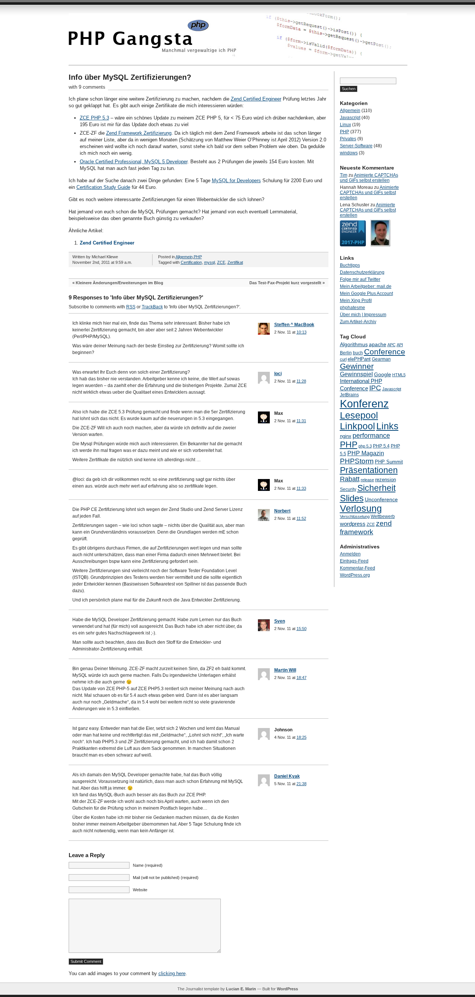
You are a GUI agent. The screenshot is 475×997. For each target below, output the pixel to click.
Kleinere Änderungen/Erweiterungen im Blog (119, 283)
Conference (384, 351)
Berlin (346, 352)
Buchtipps (350, 265)
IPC (375, 388)
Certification (191, 262)
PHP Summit (389, 462)
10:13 (302, 332)
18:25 (302, 737)
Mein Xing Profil (356, 300)
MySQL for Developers (236, 180)
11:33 (301, 488)
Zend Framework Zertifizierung (138, 133)
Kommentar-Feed (357, 568)
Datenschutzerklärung (362, 272)
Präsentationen (369, 470)
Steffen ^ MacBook (294, 324)
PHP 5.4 (381, 446)
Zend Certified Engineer (256, 99)
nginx (345, 436)
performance (371, 435)
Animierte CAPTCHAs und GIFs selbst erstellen (369, 178)
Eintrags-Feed (354, 561)
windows (349, 152)
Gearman (381, 359)
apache (377, 344)
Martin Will (285, 670)
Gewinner (357, 366)
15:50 (302, 628)
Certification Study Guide (103, 187)
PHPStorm (357, 461)
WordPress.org (355, 575)
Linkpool (357, 426)
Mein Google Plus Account (366, 293)
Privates (348, 138)
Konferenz (364, 403)
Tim (343, 175)
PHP (198, 257)
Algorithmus (354, 344)
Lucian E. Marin (241, 989)
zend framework (366, 527)
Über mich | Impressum (363, 314)
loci (278, 373)
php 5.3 (365, 446)
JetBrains (349, 394)
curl (343, 359)
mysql (209, 262)
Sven (279, 621)
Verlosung (361, 509)
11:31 (301, 421)
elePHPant (359, 359)
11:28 (301, 381)
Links (387, 426)
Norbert (282, 511)
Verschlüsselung (355, 516)
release (367, 480)
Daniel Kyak (287, 776)
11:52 (301, 518)
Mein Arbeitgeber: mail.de (366, 286)
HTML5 (399, 375)
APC (391, 344)
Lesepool (359, 415)
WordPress (287, 989)
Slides (352, 498)
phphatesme (352, 307)
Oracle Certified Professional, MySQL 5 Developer (133, 161)
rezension (385, 479)
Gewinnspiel (356, 374)
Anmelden (350, 554)
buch (358, 352)
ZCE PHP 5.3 (94, 118)
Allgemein (184, 257)
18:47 (302, 677)
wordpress (353, 524)
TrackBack (152, 306)
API (400, 344)
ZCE (221, 262)
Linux (345, 124)
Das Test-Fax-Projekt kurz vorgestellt (285, 283)
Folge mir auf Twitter (360, 279)
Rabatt (350, 479)
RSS (130, 306)
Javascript (350, 117)
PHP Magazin (365, 453)
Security (348, 489)
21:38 (302, 783)
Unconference (381, 499)
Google (382, 374)
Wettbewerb (383, 516)
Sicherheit (376, 488)
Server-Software (356, 145)
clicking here (172, 973)
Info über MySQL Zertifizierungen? (130, 77)
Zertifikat (235, 262)
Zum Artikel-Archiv (358, 321)
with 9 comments (87, 87)
